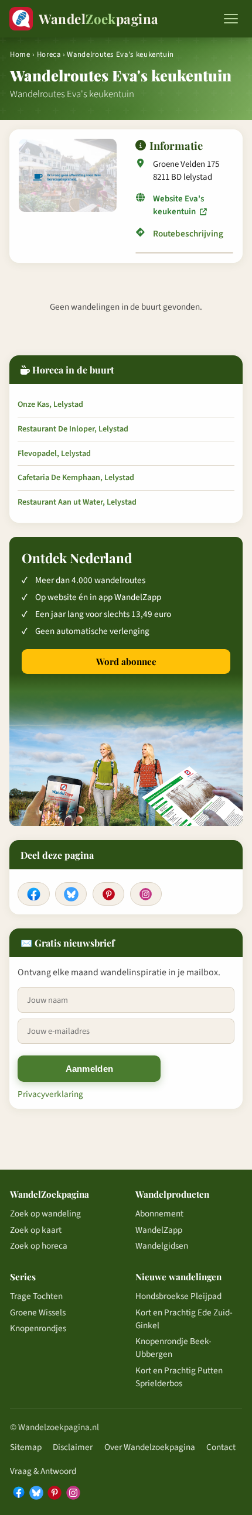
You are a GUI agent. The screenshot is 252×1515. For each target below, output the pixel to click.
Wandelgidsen (161, 1245)
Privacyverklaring (50, 1094)
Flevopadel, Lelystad (54, 454)
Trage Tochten (36, 1296)
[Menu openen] (231, 18)
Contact (221, 1447)
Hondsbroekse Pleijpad (178, 1296)
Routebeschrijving (188, 233)
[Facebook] (33, 894)
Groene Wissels (38, 1312)
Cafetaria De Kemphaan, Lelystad (76, 478)
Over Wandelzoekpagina (149, 1447)
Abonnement (159, 1213)
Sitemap (26, 1447)
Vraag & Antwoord (43, 1471)
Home (20, 54)
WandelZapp (158, 1229)
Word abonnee (126, 661)
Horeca (49, 54)
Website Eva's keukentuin (178, 205)
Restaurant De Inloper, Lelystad (73, 429)
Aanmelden (90, 1069)
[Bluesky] (71, 894)
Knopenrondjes (38, 1328)
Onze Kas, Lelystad (50, 404)
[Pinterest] (108, 894)
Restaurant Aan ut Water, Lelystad (77, 502)
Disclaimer (73, 1447)
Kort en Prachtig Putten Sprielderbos (179, 1377)
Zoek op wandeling (45, 1213)
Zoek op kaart (36, 1229)
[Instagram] (146, 894)
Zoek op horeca (38, 1245)
